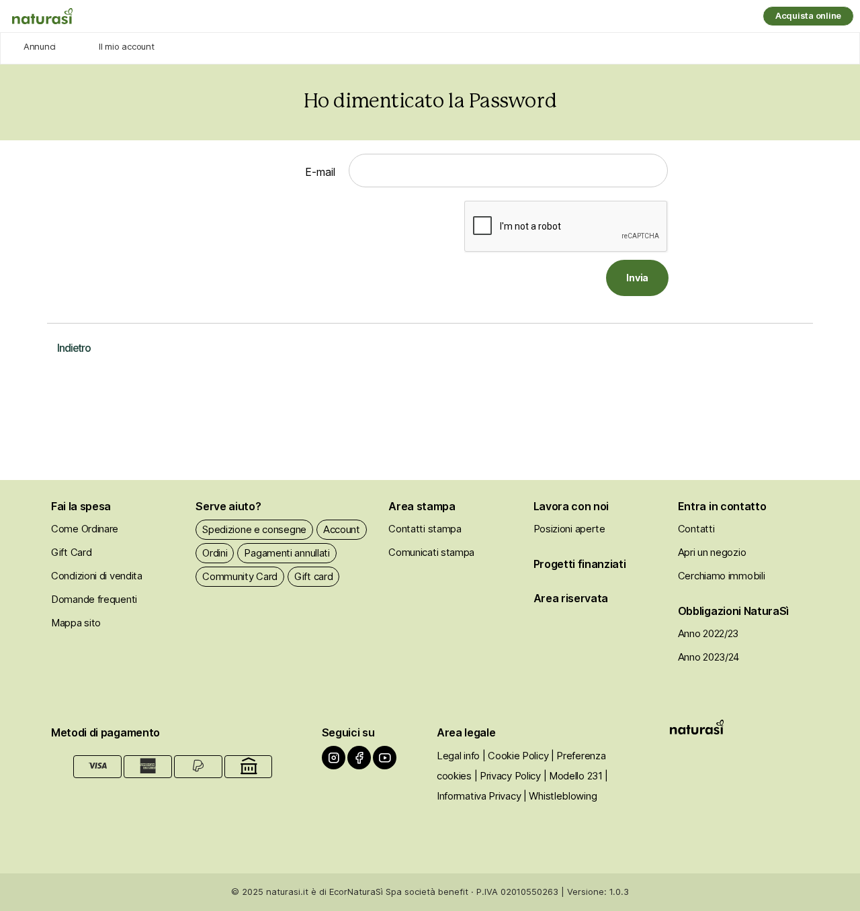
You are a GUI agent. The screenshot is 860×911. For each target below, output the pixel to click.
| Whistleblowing (560, 795)
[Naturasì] (42, 16)
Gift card (313, 576)
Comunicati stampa (431, 552)
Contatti (696, 528)
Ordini (214, 552)
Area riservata (571, 598)
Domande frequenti (94, 599)
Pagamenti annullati (286, 552)
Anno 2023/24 (708, 657)
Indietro (74, 347)
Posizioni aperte (569, 528)
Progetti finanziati (579, 564)
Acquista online (808, 15)
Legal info (458, 755)
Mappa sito (76, 622)
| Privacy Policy (507, 775)
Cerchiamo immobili (721, 575)
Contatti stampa (425, 528)
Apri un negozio (712, 552)
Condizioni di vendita (96, 575)
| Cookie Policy (515, 755)
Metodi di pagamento (105, 732)
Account (341, 529)
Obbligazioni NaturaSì (733, 611)
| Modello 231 (573, 775)
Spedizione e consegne (254, 529)
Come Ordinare (84, 528)
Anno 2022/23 (708, 633)
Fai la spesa (81, 506)
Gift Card (71, 552)
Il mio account (126, 46)
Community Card (239, 576)
